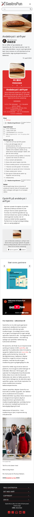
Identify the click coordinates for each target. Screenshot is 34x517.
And (25, 108)
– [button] (12, 85)
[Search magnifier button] (30, 9)
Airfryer (21, 108)
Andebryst (13, 110)
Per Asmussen (12, 40)
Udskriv (23, 249)
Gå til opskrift (13, 249)
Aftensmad (15, 108)
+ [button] (21, 85)
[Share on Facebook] (18, 80)
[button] (20, 80)
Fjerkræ (19, 110)
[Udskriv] (14, 80)
